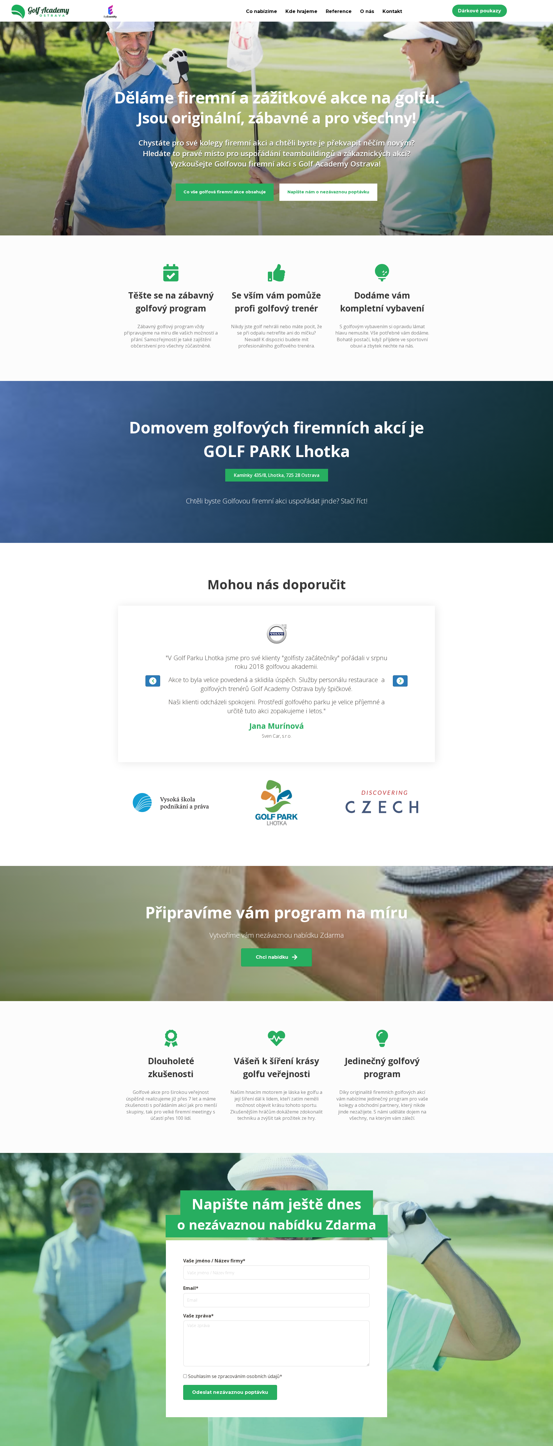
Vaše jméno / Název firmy (213, 1261)
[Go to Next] (400, 681)
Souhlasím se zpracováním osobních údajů (234, 1376)
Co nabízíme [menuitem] (261, 11)
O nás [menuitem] (367, 11)
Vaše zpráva (197, 1316)
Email (189, 1288)
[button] (479, 11)
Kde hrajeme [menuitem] (301, 11)
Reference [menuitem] (339, 11)
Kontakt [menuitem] (392, 11)
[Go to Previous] (152, 681)
